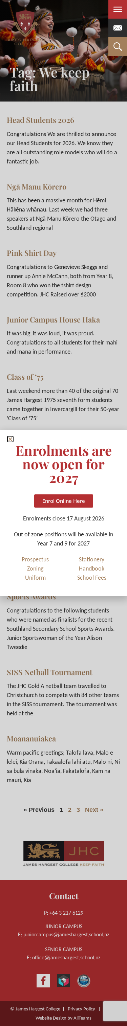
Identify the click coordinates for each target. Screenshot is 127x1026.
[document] (63, 513)
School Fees (91, 578)
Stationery (91, 560)
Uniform (35, 578)
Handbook (91, 569)
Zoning (35, 569)
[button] (10, 439)
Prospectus (35, 560)
